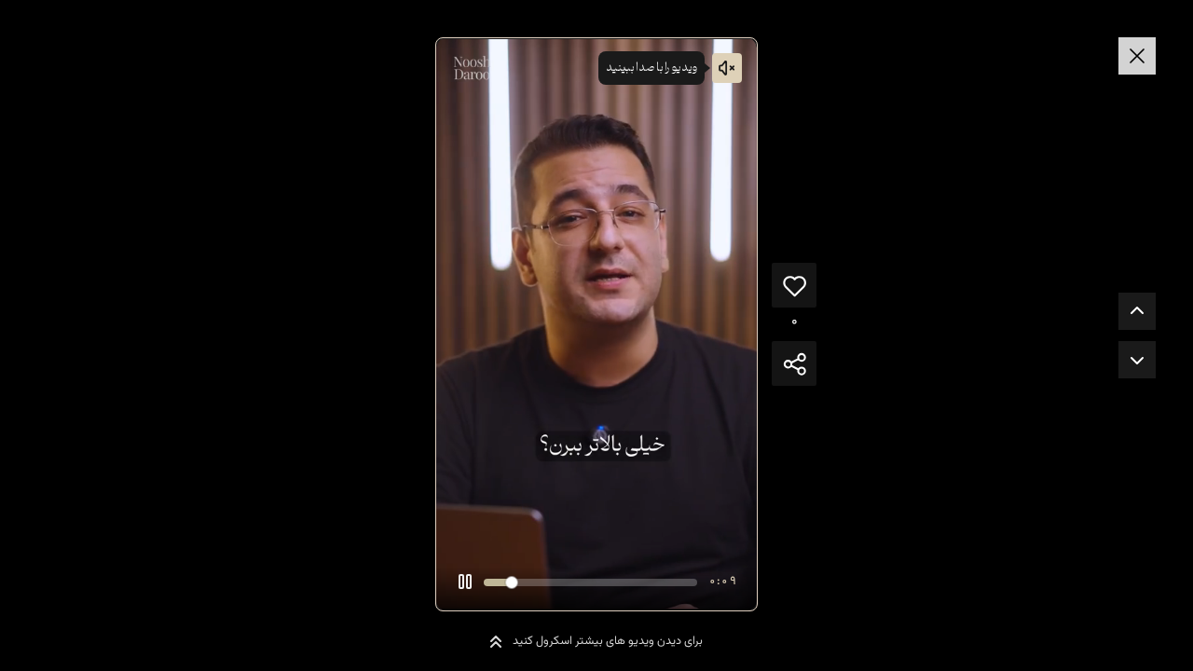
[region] (597, 324)
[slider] (590, 582)
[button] (465, 582)
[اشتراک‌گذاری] (794, 363)
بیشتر (729, 539)
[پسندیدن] (794, 285)
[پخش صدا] (727, 68)
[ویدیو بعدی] (1137, 359)
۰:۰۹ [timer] (722, 581)
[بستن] (1137, 56)
